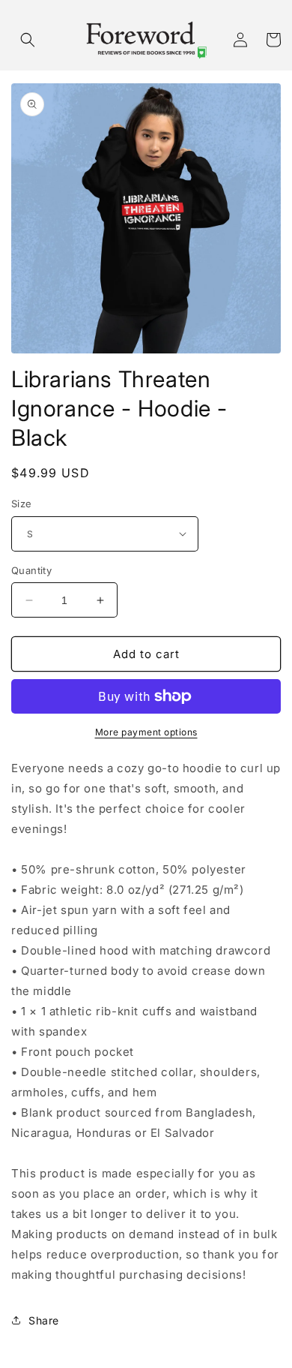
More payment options (146, 732)
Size (21, 504)
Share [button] (43, 1320)
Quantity (31, 570)
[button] (27, 39)
